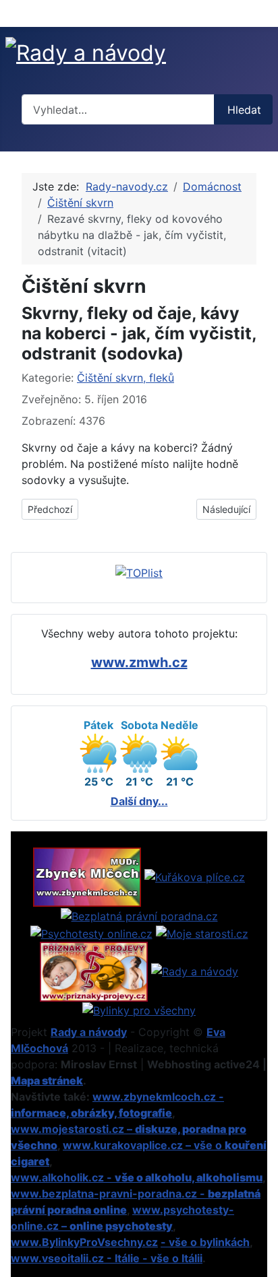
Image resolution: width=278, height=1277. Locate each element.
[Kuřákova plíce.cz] (194, 876)
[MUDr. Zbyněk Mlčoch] (87, 876)
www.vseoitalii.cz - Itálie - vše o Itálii (106, 1258)
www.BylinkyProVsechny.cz (84, 1242)
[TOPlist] (139, 571)
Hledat (244, 109)
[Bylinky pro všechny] (139, 1009)
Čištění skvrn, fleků (125, 377)
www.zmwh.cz (139, 662)
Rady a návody (89, 1032)
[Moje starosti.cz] (202, 932)
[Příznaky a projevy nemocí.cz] (94, 970)
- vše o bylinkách (205, 1242)
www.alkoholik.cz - (136, 1177)
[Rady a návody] (194, 970)
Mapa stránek (47, 1080)
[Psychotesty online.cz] (91, 932)
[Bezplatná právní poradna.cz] (139, 915)
